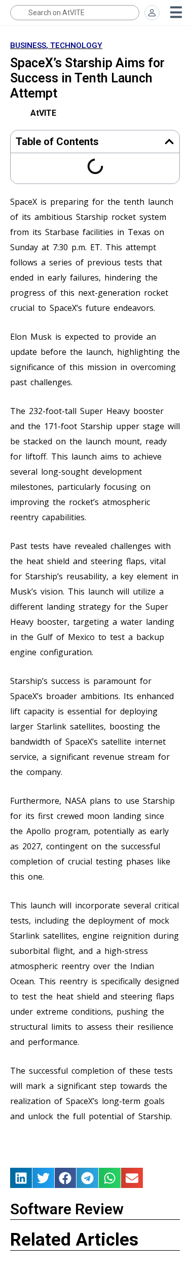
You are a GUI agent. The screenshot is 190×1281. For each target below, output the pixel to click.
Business (28, 45)
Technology (76, 45)
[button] (169, 141)
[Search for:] (74, 12)
